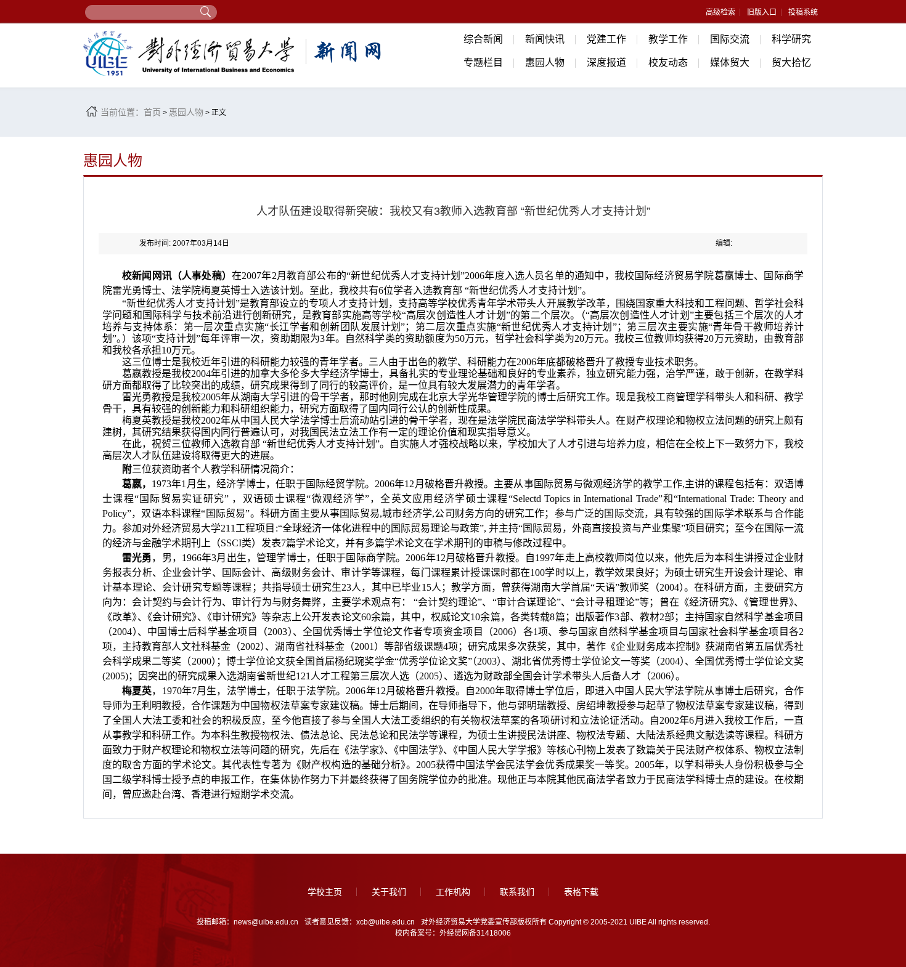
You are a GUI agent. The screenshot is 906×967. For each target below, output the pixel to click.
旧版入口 (762, 12)
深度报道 (606, 62)
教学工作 (668, 39)
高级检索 (720, 12)
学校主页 (325, 892)
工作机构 (453, 892)
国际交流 (729, 39)
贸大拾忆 (791, 62)
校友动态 (668, 62)
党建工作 (606, 39)
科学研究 (791, 39)
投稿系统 (803, 12)
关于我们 (389, 892)
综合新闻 (483, 39)
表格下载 (581, 892)
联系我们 (517, 892)
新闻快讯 (545, 39)
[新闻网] (234, 53)
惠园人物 (545, 62)
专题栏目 (483, 62)
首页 (152, 112)
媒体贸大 (729, 62)
